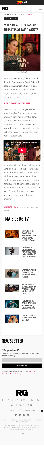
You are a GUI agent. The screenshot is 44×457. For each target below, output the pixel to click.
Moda (22, 400)
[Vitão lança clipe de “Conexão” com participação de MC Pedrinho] (12, 277)
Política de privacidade (26, 411)
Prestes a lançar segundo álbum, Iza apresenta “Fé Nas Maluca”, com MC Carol (29, 289)
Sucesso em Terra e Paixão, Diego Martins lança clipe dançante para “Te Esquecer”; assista (29, 235)
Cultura (14, 400)
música (6, 210)
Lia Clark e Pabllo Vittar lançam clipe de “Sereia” (29, 318)
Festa (21, 405)
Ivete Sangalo (29, 207)
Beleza (5, 400)
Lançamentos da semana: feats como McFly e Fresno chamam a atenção (29, 304)
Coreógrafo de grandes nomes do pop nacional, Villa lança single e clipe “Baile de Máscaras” (29, 252)
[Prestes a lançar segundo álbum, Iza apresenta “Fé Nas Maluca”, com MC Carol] (12, 291)
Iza (37, 207)
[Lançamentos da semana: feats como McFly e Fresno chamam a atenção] (12, 307)
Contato (12, 411)
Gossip (14, 405)
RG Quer (29, 405)
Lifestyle (31, 400)
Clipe (21, 207)
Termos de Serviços (16, 374)
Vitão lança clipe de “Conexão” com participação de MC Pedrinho (29, 273)
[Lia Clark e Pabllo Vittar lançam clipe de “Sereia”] (12, 322)
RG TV (30, 15)
